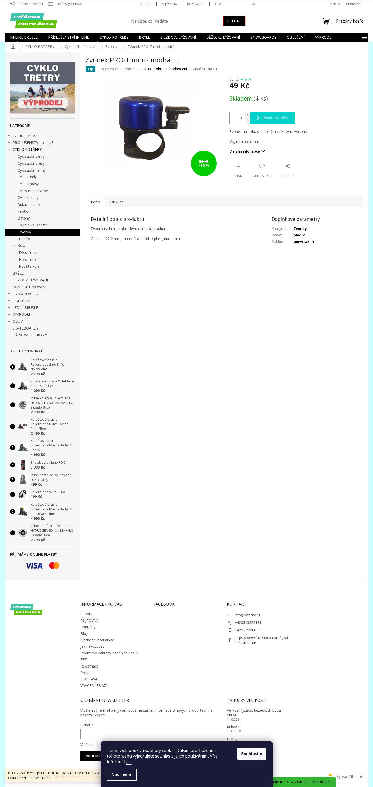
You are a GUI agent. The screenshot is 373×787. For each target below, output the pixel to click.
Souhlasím (252, 753)
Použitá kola (29, 266)
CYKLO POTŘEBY (27, 149)
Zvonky (25, 232)
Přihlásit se (96, 755)
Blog (218, 4)
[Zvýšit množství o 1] (247, 115)
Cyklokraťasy (28, 183)
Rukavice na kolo (32, 204)
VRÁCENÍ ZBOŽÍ (93, 685)
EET (83, 659)
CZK (333, 4)
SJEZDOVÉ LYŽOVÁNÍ (30, 279)
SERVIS (145, 4)
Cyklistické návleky (33, 190)
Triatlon (24, 211)
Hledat (234, 20)
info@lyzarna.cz (247, 615)
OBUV (18, 321)
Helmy (232, 738)
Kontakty (195, 4)
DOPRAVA (88, 678)
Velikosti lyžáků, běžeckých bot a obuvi (254, 713)
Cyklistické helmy (32, 170)
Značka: (205, 68)
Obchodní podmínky (97, 639)
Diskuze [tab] (116, 202)
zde (129, 763)
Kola (21, 245)
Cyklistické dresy (31, 163)
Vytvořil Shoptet (350, 776)
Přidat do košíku (276, 117)
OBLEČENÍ (21, 300)
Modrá (299, 235)
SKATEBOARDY (25, 328)
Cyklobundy (27, 176)
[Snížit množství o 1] (247, 121)
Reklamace (89, 666)
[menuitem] (24, 37)
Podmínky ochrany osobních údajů (109, 653)
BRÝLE (18, 273)
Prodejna (88, 672)
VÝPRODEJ (21, 314)
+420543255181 (248, 622)
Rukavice (234, 726)
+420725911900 (248, 629)
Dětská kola (29, 252)
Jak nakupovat (92, 646)
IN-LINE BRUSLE (26, 135)
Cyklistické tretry (31, 156)
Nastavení (122, 775)
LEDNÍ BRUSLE (25, 307)
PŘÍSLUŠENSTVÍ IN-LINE (33, 142)
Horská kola (29, 259)
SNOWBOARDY (25, 293)
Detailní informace (244, 151)
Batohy (24, 218)
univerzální (304, 241)
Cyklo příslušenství (33, 225)
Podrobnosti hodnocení (167, 68)
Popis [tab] (95, 202)
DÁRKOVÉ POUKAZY (30, 335)
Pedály (24, 238)
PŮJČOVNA (169, 4)
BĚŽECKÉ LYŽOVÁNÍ (29, 286)
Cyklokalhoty (28, 197)
